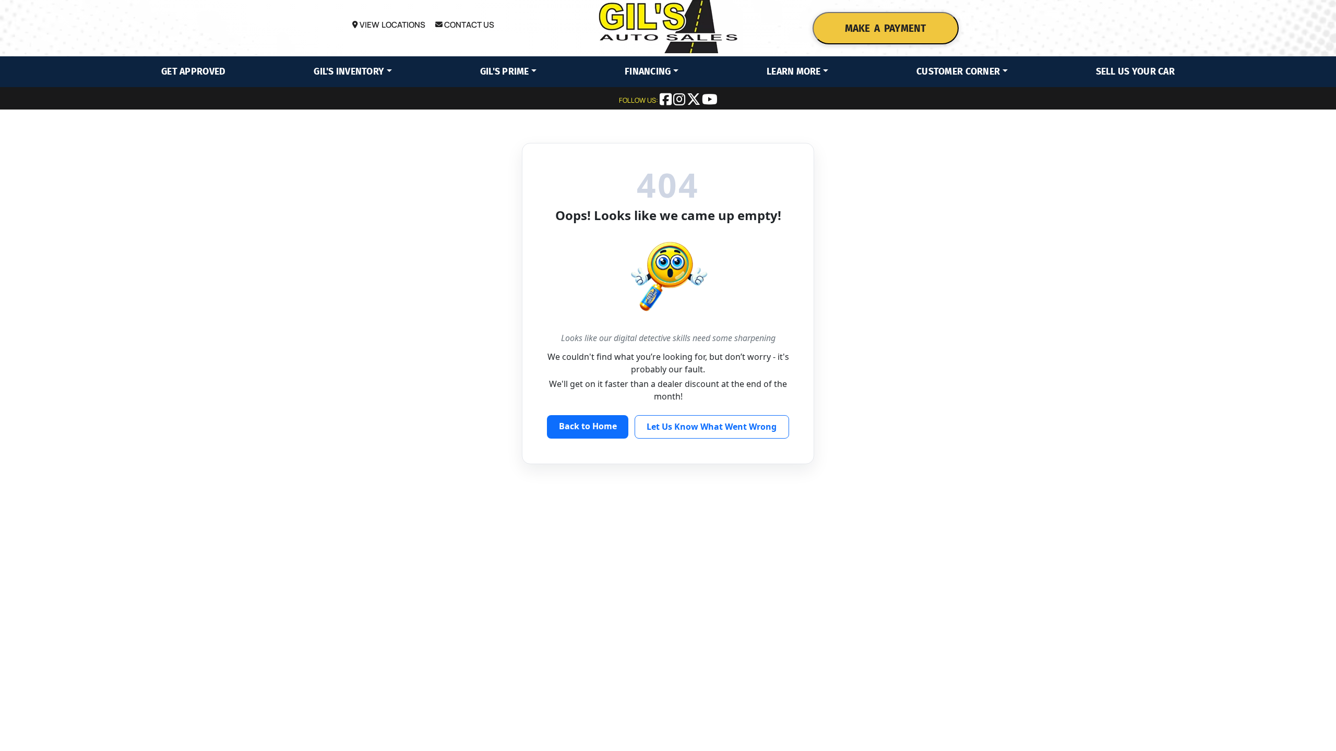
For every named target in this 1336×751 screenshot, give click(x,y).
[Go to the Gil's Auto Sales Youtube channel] (710, 101)
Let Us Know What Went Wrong (712, 426)
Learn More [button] (794, 71)
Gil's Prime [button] (504, 71)
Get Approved (193, 71)
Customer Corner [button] (958, 71)
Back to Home (588, 426)
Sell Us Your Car (1135, 71)
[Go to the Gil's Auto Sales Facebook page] (666, 101)
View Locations (391, 24)
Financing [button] (648, 71)
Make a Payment (885, 28)
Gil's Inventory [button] (349, 71)
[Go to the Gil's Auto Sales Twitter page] (694, 101)
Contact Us (469, 24)
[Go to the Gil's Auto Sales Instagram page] (680, 101)
